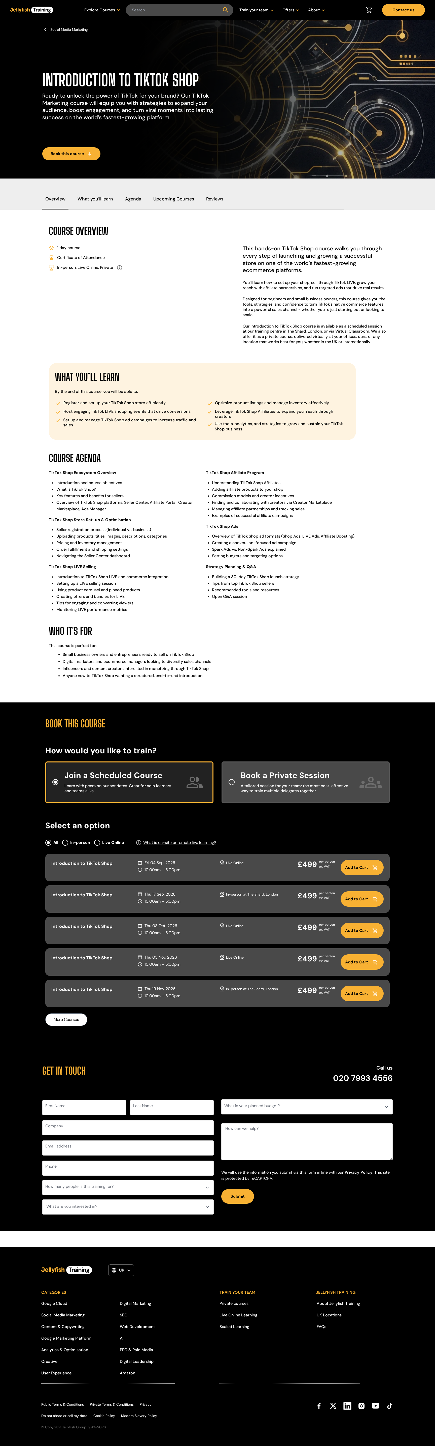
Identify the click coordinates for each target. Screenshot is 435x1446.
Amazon (127, 1373)
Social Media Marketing (69, 29)
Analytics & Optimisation (64, 1349)
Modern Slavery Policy (139, 1415)
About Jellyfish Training (338, 1303)
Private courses (234, 1303)
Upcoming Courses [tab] (173, 199)
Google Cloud (54, 1303)
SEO (123, 1315)
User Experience (56, 1373)
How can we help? (242, 1128)
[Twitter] (333, 1416)
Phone (51, 1166)
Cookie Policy (104, 1415)
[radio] (129, 782)
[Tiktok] (390, 1416)
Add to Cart (356, 867)
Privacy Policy (359, 1172)
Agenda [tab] (133, 199)
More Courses (66, 1019)
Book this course (67, 153)
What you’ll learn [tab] (95, 199)
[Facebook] (319, 1416)
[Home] (31, 10)
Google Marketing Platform (66, 1338)
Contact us (403, 10)
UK (121, 1270)
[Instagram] (361, 1416)
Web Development (137, 1326)
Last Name (143, 1105)
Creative (49, 1361)
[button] (138, 842)
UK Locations (329, 1315)
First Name (55, 1105)
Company (54, 1126)
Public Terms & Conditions (62, 1404)
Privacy (146, 1404)
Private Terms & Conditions (112, 1404)
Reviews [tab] (214, 199)
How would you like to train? (101, 750)
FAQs (321, 1326)
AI (122, 1338)
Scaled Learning (234, 1326)
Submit (238, 1196)
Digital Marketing (135, 1303)
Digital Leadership (137, 1361)
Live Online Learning (238, 1315)
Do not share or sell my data (64, 1415)
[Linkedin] (347, 1416)
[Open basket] (369, 10)
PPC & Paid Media (136, 1349)
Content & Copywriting (63, 1326)
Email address (58, 1146)
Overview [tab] (55, 199)
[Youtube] (376, 1416)
